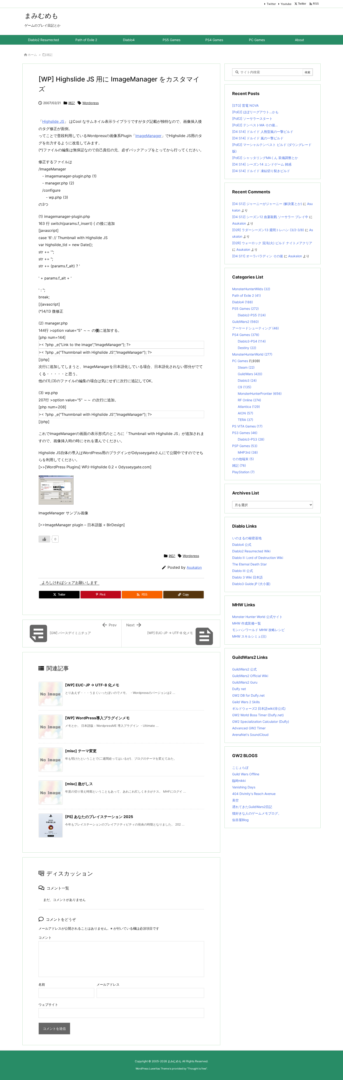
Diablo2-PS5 (252, 315)
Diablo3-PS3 (251, 439)
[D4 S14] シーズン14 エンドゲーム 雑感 (261, 164)
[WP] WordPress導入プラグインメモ (97, 718)
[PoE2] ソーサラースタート (252, 118)
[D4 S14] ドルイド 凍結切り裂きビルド (261, 171)
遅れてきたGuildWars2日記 (252, 807)
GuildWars (250, 374)
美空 (235, 800)
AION (245, 413)
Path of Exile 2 (246, 295)
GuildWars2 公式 (244, 669)
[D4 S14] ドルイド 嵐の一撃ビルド (258, 138)
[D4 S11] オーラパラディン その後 (257, 256)
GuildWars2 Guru (244, 682)
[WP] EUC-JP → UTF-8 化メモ (92, 685)
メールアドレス (108, 984)
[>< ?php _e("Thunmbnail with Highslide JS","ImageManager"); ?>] (121, 352)
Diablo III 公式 (242, 571)
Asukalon (194, 567)
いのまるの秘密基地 (247, 538)
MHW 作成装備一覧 (246, 623)
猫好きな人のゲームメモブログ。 (256, 813)
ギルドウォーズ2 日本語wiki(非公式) (259, 708)
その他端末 (243, 459)
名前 (41, 984)
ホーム (32, 54)
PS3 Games (244, 433)
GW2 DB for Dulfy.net (248, 695)
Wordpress (90, 103)
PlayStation (243, 472)
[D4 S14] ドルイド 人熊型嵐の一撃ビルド (262, 132)
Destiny (247, 348)
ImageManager (148, 135)
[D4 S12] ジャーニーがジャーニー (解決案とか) (267, 204)
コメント (45, 937)
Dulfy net (239, 689)
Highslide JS (53, 121)
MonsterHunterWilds (251, 289)
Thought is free (197, 1068)
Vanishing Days (243, 787)
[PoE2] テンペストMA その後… (255, 125)
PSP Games (244, 446)
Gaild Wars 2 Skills (246, 702)
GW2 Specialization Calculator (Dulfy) (260, 722)
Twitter (271, 4)
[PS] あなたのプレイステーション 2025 (99, 816)
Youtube (286, 4)
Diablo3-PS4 (252, 341)
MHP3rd (248, 452)
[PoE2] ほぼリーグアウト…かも (255, 112)
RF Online (249, 400)
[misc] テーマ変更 (81, 750)
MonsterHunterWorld (252, 354)
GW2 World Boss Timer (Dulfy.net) (258, 715)
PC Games (240, 361)
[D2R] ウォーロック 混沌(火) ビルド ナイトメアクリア (272, 243)
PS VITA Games (247, 426)
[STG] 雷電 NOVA (245, 105)
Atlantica (249, 407)
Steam (246, 367)
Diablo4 (242, 302)
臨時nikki (239, 781)
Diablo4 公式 (241, 545)
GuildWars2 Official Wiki (250, 676)
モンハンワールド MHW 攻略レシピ (258, 630)
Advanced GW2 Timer (249, 728)
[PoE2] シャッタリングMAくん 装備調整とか (265, 158)
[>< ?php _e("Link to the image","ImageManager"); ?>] (121, 344)
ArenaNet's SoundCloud (250, 735)
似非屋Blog (240, 820)
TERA (245, 420)
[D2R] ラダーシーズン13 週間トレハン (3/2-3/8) (268, 230)
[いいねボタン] (44, 539)
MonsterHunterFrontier (260, 393)
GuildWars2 (245, 322)
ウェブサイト (48, 1004)
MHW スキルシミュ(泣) (249, 636)
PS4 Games (245, 335)
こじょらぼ (240, 767)
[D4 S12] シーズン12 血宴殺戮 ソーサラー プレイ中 (270, 217)
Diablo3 (247, 380)
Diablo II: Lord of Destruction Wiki (257, 558)
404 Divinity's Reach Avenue (254, 794)
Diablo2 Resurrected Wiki (251, 551)
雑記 (49, 54)
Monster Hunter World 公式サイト (257, 617)
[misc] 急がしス (79, 783)
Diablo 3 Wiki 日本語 (247, 577)
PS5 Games (245, 309)
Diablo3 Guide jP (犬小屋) (251, 584)
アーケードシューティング (255, 328)
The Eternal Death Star (249, 564)
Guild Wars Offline (245, 774)
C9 (244, 387)
